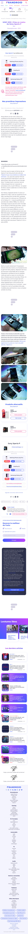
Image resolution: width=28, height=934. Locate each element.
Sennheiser (14, 870)
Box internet (23, 918)
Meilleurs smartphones (9, 910)
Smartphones (14, 18)
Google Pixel (14, 795)
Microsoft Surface (14, 828)
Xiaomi (14, 802)
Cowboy (14, 900)
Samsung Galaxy (14, 800)
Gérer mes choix (14, 592)
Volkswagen (14, 843)
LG (14, 849)
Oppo (14, 799)
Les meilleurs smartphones (14, 483)
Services (11, 726)
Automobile (14, 832)
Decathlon (14, 901)
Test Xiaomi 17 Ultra (10, 915)
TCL (14, 855)
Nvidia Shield (14, 813)
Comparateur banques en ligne (9, 918)
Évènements (6, 501)
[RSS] (13, 790)
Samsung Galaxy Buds (14, 869)
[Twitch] (17, 790)
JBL (14, 866)
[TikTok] (19, 790)
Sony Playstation (14, 814)
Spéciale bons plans (9, 531)
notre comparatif (20, 90)
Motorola (14, 797)
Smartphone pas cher (9, 913)
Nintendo (14, 812)
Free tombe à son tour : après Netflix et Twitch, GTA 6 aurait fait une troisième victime (17, 667)
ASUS (14, 807)
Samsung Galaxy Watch (14, 883)
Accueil (3, 18)
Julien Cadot (10, 507)
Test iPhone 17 (20, 913)
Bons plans (17, 5)
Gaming (14, 805)
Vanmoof (14, 907)
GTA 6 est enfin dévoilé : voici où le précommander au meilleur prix (17, 718)
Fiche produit (18, 415)
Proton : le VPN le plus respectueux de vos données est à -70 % (17, 687)
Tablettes (14, 887)
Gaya (14, 902)
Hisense (14, 848)
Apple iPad (14, 889)
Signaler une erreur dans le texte (14, 492)
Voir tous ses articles (18, 514)
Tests (6, 5)
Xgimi (14, 857)
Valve (14, 816)
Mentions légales (14, 923)
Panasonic (14, 851)
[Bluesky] (21, 790)
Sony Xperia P (9, 53)
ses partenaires (7, 580)
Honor (14, 825)
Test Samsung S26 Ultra (14, 921)
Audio (14, 861)
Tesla (14, 842)
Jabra (14, 865)
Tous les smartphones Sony (14, 486)
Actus (2, 5)
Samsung (14, 853)
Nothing (14, 868)
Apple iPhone (14, 794)
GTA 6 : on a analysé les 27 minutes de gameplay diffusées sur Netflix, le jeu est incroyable (17, 698)
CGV (14, 929)
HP (14, 826)
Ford (14, 837)
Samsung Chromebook (14, 829)
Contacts (14, 926)
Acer (14, 820)
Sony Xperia (14, 801)
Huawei (14, 796)
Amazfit (14, 877)
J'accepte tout (15, 589)
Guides (11, 5)
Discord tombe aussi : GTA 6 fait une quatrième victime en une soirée (17, 657)
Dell (14, 823)
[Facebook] (11, 790)
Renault (14, 841)
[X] (6, 790)
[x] (7, 514)
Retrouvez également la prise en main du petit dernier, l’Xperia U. (13, 343)
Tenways (14, 906)
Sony (20, 18)
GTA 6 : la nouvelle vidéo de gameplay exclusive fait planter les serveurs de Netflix (17, 739)
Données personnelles (14, 928)
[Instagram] (8, 790)
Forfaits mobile (21, 910)
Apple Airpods (14, 863)
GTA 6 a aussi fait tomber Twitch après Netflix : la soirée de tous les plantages (17, 729)
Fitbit (14, 880)
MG (14, 838)
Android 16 (20, 915)
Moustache (14, 904)
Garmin (14, 881)
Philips (14, 852)
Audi (14, 834)
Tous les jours (8, 528)
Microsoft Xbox (14, 811)
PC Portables (14, 819)
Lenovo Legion (14, 809)
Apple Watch (14, 878)
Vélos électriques (14, 898)
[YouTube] (15, 790)
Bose (14, 864)
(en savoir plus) (11, 572)
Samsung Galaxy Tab (14, 894)
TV (14, 846)
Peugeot (14, 840)
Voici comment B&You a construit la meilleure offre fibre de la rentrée (11, 637)
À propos (14, 924)
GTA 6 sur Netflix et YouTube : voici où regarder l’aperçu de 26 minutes (17, 677)
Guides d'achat (13, 706)
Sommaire (14, 15)
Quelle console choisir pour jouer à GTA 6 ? (16, 708)
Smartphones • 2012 (14, 28)
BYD (14, 835)
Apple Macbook (14, 822)
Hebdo (23, 528)
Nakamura (14, 905)
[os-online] (10, 514)
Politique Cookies (14, 927)
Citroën (14, 836)
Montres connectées (14, 875)
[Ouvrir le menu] (2, 2)
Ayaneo (14, 808)
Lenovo (14, 824)
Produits (8, 18)
